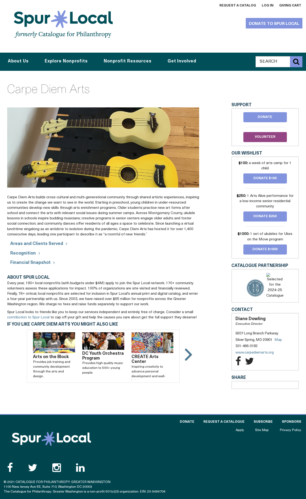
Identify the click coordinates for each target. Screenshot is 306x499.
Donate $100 (265, 178)
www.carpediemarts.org (259, 353)
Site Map (262, 430)
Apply (240, 430)
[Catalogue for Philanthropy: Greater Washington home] (63, 24)
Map (278, 340)
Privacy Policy (290, 430)
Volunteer (265, 137)
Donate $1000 (265, 249)
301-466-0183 (246, 346)
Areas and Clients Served (36, 244)
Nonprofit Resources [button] (128, 61)
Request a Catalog (237, 5)
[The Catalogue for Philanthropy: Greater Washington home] (51, 439)
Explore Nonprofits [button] (66, 61)
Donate (265, 117)
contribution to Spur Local (28, 317)
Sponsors (291, 422)
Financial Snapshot (30, 263)
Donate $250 (265, 216)
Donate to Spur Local (274, 24)
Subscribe (263, 422)
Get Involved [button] (182, 61)
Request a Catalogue (224, 422)
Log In (267, 5)
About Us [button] (18, 61)
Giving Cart (290, 5)
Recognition (23, 253)
